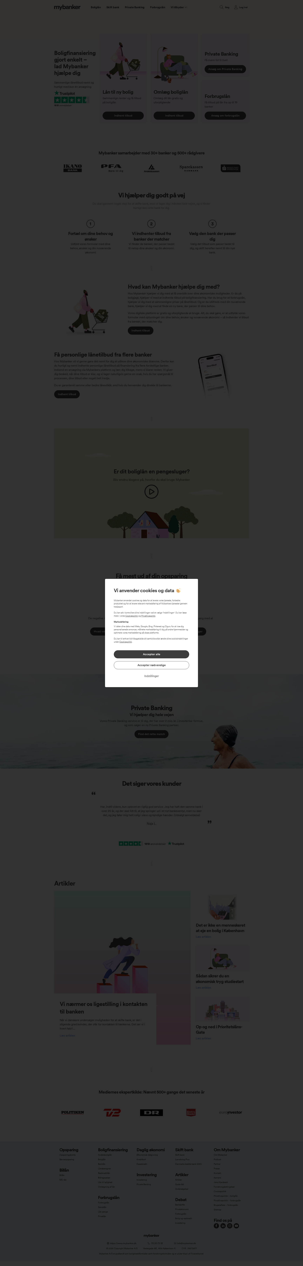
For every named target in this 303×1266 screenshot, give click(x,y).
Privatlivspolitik (148, 616)
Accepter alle (151, 654)
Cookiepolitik (131, 616)
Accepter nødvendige (151, 665)
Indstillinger (151, 676)
